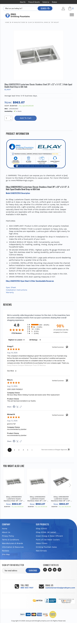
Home (4, 528)
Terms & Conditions (10, 540)
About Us (22, 2)
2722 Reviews (19, 333)
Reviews (54, 2)
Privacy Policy (8, 536)
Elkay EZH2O (41, 528)
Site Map (6, 554)
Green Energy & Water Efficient (49, 536)
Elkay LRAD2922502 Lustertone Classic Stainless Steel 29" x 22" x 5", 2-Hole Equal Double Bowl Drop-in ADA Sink (37, 499)
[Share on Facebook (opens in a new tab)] (14, 407)
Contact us (46, 2)
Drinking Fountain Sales (46, 547)
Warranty (10, 292)
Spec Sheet (11, 287)
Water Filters (41, 543)
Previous (6, 485)
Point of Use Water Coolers (48, 540)
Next (70, 485)
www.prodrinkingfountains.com (37, 621)
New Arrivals (41, 551)
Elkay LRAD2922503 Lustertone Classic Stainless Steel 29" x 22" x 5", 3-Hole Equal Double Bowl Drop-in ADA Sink (14, 499)
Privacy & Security (34, 2)
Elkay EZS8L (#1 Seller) (46, 532)
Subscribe (33, 570)
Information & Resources (13, 547)
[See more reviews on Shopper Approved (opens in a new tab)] (21, 407)
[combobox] (28, 8)
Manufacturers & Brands (12, 543)
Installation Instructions (16, 290)
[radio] (38, 324)
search (44, 8)
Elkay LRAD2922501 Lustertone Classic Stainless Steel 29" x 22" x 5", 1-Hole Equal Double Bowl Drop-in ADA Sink (61, 499)
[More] (72, 14)
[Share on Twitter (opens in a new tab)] (17, 407)
